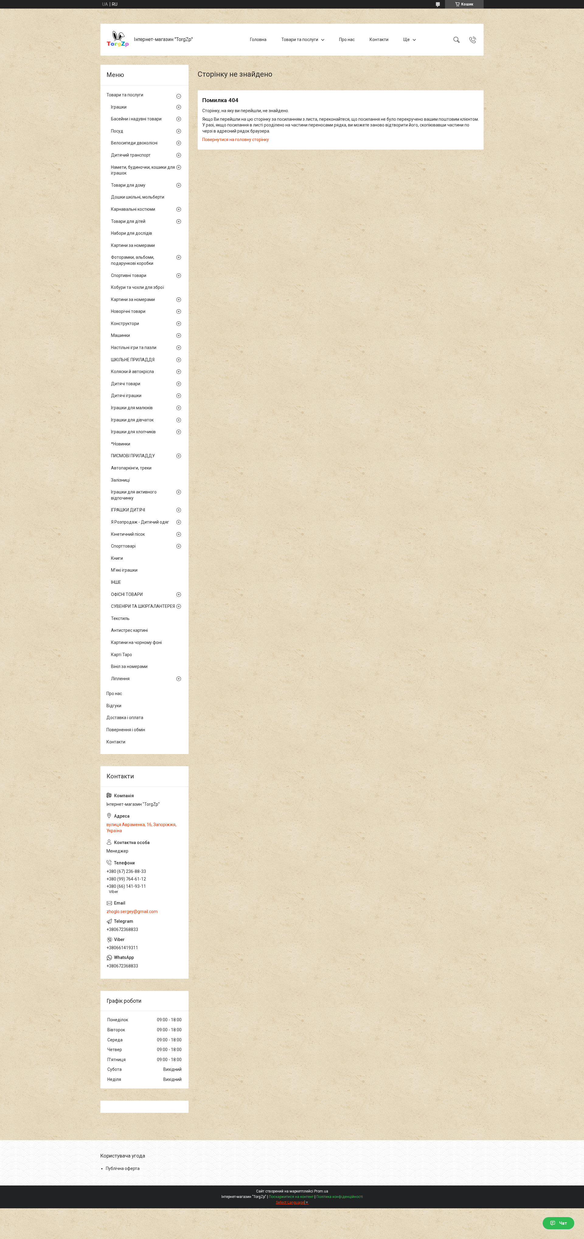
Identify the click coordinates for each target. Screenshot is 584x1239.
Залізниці (120, 480)
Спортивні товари (128, 275)
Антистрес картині (129, 630)
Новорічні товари (128, 311)
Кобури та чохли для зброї (137, 287)
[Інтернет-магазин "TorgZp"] (117, 39)
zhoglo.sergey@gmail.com (132, 911)
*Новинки (120, 443)
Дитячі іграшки (126, 395)
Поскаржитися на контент (291, 1197)
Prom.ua (321, 1191)
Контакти (379, 39)
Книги (117, 558)
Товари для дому (128, 185)
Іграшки (119, 107)
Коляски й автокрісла (132, 371)
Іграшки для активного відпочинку (134, 495)
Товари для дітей (128, 221)
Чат (563, 1223)
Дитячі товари (125, 383)
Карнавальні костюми (133, 209)
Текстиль (120, 618)
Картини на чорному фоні (136, 642)
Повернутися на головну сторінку (235, 139)
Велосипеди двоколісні (134, 142)
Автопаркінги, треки (131, 467)
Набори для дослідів (131, 233)
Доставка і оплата (124, 717)
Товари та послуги (299, 39)
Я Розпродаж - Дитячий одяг (140, 522)
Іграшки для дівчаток (132, 419)
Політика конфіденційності (339, 1197)
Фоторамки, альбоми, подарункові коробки (132, 260)
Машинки (120, 335)
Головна (258, 39)
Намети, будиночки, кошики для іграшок (143, 170)
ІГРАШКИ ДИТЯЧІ (128, 509)
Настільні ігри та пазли (133, 347)
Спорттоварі (123, 546)
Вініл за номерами (129, 666)
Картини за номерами (133, 245)
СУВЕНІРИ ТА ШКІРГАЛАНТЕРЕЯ (143, 606)
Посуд (117, 131)
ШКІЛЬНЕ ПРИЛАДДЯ (133, 359)
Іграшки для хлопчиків (133, 431)
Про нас (347, 39)
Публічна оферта (123, 1168)
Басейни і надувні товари (136, 118)
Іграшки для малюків (132, 407)
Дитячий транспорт (131, 155)
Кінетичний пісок (128, 534)
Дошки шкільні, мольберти (137, 197)
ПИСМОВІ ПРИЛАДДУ (133, 455)
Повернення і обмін (125, 729)
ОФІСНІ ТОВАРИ (127, 594)
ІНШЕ (116, 582)
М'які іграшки (124, 570)
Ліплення (120, 678)
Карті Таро (121, 654)
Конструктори (125, 323)
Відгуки (113, 705)
